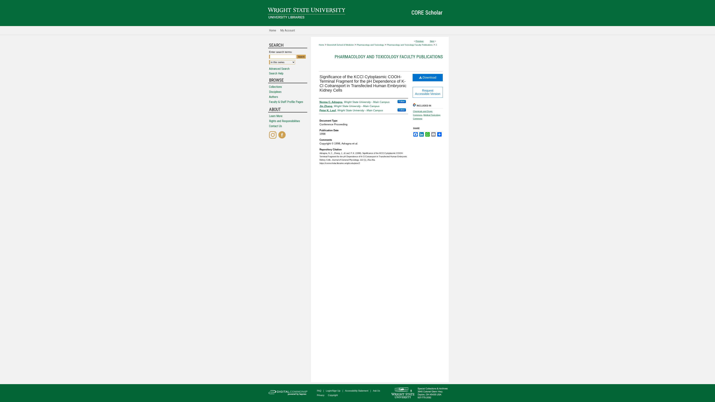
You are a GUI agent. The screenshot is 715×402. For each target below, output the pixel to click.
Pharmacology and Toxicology (370, 45)
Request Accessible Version (427, 92)
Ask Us (376, 391)
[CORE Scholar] (357, 13)
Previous (420, 41)
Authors (273, 97)
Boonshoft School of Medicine (340, 45)
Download (429, 77)
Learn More (275, 116)
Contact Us (275, 126)
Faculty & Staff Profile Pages (286, 102)
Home (321, 45)
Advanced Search (279, 69)
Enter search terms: (280, 51)
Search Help (276, 73)
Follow (402, 101)
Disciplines (275, 92)
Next (432, 41)
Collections (275, 87)
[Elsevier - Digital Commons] (288, 393)
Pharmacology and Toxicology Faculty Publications (410, 45)
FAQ (319, 391)
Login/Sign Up (333, 391)
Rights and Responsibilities (284, 121)
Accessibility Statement (356, 391)
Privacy (320, 395)
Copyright (333, 395)
